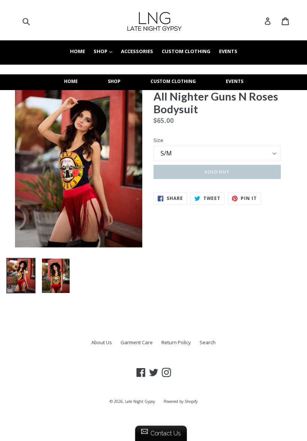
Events (228, 51)
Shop (105, 51)
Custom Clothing (186, 51)
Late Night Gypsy (140, 401)
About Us (101, 342)
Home (77, 51)
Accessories (137, 51)
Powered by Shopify (181, 401)
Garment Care (137, 342)
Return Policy (176, 342)
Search (208, 342)
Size (158, 140)
